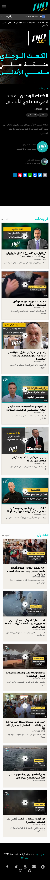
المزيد (6, 219)
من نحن (40, 854)
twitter (16, 866)
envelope (34, 866)
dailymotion (43, 866)
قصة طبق (32, 115)
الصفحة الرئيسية (42, 22)
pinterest (29, 871)
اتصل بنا (25, 858)
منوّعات (31, 22)
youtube (25, 866)
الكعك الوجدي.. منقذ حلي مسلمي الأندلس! (25, 24)
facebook (7, 866)
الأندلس (43, 115)
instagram (20, 871)
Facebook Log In (33, 17)
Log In (5, 17)
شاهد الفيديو (25, 236)
